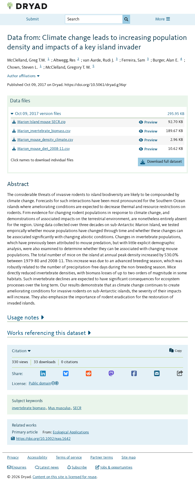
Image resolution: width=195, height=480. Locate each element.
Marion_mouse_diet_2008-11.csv (43, 149)
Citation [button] (19, 351)
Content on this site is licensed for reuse (65, 477)
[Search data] (126, 19)
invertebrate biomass (29, 408)
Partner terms (101, 458)
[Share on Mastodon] (111, 373)
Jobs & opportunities (116, 468)
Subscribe (79, 468)
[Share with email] (157, 373)
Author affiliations (21, 76)
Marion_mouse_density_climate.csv (45, 140)
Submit (32, 19)
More (160, 19)
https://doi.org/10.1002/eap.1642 (43, 439)
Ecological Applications (71, 432)
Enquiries (19, 468)
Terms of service (69, 458)
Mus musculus (59, 408)
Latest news (49, 468)
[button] (97, 113)
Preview (150, 122)
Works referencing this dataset (46, 333)
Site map (129, 458)
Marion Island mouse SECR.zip (41, 122)
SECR (77, 408)
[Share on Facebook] (134, 373)
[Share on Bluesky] (65, 373)
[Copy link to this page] (180, 374)
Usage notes (23, 318)
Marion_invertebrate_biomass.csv (43, 131)
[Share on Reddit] (88, 373)
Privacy (13, 458)
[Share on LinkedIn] (43, 373)
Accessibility (37, 458)
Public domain (40, 383)
